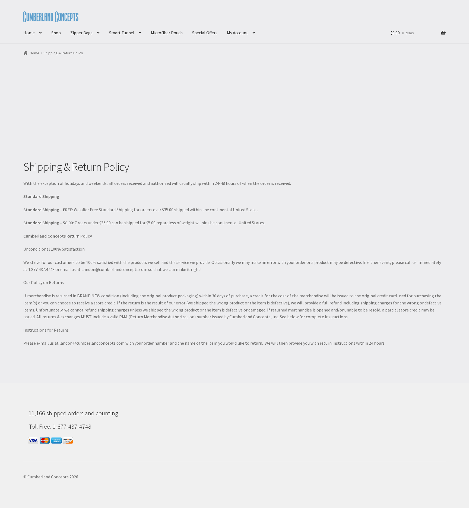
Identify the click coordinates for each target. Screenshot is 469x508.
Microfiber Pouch (167, 32)
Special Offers (204, 32)
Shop (56, 32)
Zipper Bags (81, 32)
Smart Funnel (121, 32)
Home (29, 32)
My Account (237, 32)
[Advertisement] (234, 119)
